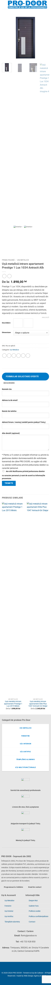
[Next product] (4, 276)
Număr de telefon (9, 411)
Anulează (45, 317)
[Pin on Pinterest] (23, 355)
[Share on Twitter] (14, 355)
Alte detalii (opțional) (11, 433)
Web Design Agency (32, 976)
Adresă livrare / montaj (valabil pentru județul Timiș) (24, 422)
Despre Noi (33, 900)
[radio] (17, 323)
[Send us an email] (6, 967)
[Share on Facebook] (9, 355)
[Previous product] (9, 276)
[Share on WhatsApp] (4, 355)
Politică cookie (34, 911)
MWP (44, 976)
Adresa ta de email (10, 400)
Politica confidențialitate (38, 916)
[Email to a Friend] (18, 355)
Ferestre (8, 906)
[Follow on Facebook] (2, 967)
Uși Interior (9, 911)
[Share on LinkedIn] (28, 355)
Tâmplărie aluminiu (12, 922)
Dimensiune (6, 332)
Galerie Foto (34, 906)
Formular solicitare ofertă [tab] (22, 376)
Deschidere (6, 323)
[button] (4, 4)
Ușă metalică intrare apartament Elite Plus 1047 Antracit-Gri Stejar (37, 703)
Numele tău (7, 389)
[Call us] (10, 967)
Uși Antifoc (9, 916)
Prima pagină (8, 260)
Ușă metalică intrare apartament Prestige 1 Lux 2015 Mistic (13, 703)
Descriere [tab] (9, 383)
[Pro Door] (27, 5)
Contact (32, 922)
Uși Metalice (23, 260)
